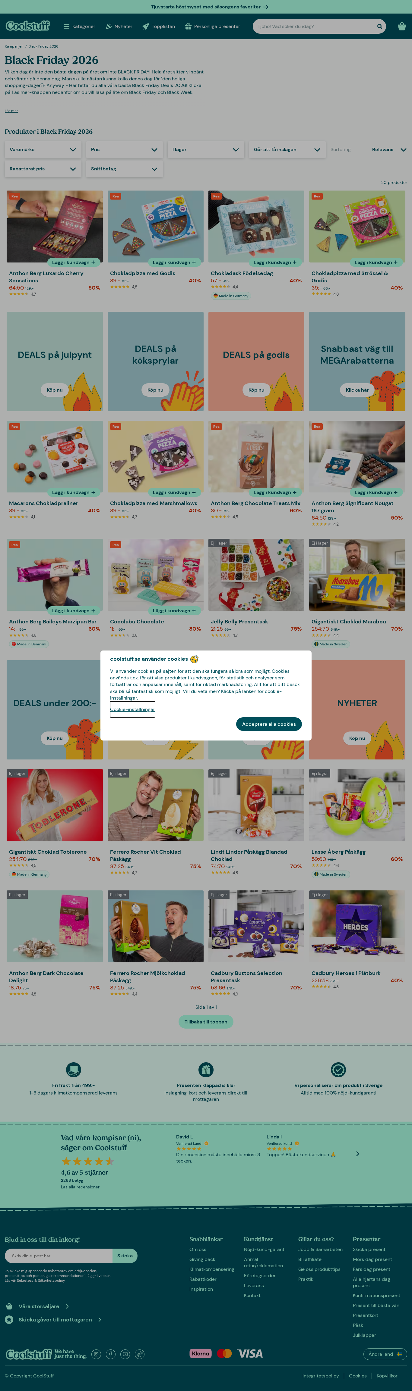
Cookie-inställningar (132, 709)
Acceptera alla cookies (269, 724)
